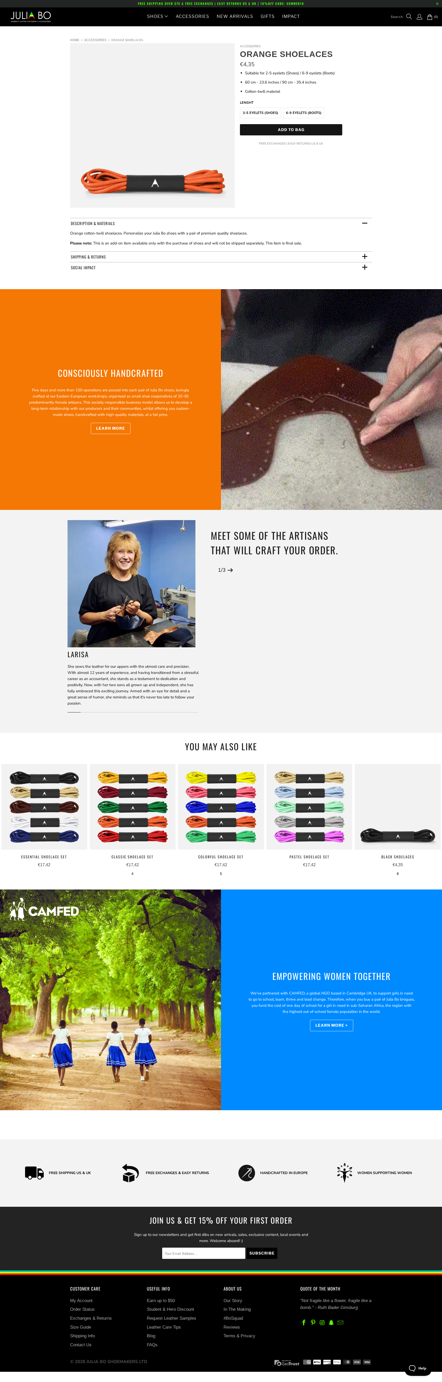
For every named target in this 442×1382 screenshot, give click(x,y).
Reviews (232, 1327)
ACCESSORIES (192, 16)
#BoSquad (233, 1318)
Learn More (110, 428)
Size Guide (80, 1327)
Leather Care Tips (164, 1327)
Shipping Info (82, 1335)
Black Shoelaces (398, 807)
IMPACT (291, 16)
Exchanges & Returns (91, 1318)
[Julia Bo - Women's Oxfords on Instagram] (322, 1323)
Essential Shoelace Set (44, 807)
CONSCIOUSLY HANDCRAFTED (110, 372)
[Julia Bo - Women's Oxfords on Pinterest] (313, 1323)
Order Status (82, 1309)
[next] (230, 570)
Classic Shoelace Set (133, 807)
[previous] (213, 570)
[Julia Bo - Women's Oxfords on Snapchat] (331, 1323)
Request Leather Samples (171, 1318)
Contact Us (81, 1344)
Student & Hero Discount (170, 1309)
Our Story (233, 1300)
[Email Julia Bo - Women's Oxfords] (341, 1323)
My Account (81, 1300)
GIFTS (268, 16)
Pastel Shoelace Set (309, 807)
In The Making (237, 1309)
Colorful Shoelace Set (221, 807)
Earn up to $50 (161, 1300)
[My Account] (417, 16)
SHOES (155, 16)
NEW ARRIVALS (235, 16)
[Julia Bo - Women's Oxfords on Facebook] (304, 1323)
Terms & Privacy (239, 1335)
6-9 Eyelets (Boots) (304, 113)
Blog (151, 1335)
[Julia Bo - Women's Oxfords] (28, 16)
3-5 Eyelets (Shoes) (260, 113)
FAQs (152, 1344)
